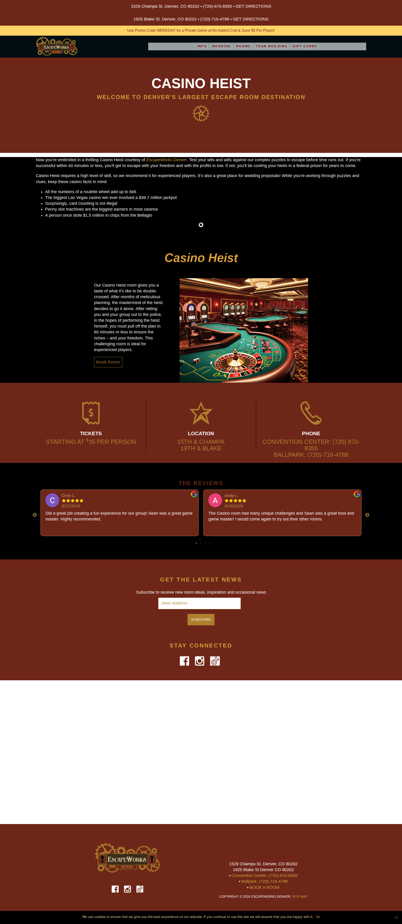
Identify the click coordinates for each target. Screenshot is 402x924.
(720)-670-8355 (217, 6)
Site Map (299, 896)
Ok (318, 917)
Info (202, 46)
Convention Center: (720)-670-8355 (264, 875)
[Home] (57, 47)
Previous (34, 515)
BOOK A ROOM (264, 887)
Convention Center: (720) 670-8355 (311, 445)
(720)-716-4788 (214, 19)
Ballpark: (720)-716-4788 (311, 455)
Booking (221, 46)
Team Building (271, 46)
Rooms (243, 46)
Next (367, 515)
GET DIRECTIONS (253, 6)
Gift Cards (305, 46)
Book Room (108, 362)
